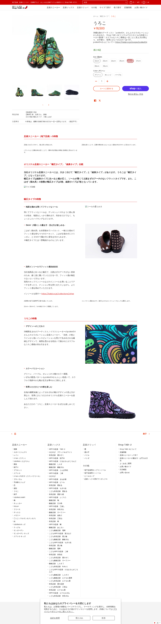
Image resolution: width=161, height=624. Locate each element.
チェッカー (18, 503)
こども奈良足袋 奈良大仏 (59, 596)
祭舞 (15, 449)
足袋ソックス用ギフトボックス (95, 479)
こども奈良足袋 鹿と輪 (58, 536)
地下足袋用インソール (92, 473)
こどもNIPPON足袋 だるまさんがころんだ (63, 570)
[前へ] (13, 48)
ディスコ (17, 512)
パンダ (86, 458)
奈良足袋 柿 (54, 521)
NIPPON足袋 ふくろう (57, 497)
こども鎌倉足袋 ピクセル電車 (60, 578)
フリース (17, 509)
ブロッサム (18, 479)
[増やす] (107, 81)
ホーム (95, 16)
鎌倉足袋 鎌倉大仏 (56, 467)
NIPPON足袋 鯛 (55, 524)
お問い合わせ (125, 472)
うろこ (16, 491)
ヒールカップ (89, 476)
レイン (16, 455)
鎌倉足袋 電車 (55, 548)
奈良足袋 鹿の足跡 (56, 584)
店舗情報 (123, 452)
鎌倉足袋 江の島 (55, 503)
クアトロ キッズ (20, 536)
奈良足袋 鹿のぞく (56, 455)
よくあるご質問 (125, 463)
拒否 (103, 618)
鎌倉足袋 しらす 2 (56, 563)
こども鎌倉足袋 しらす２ (59, 575)
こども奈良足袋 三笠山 (58, 587)
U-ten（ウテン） (20, 458)
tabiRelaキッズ (19, 524)
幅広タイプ (104, 16)
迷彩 (15, 488)
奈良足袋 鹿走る (55, 485)
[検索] (126, 2)
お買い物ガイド (125, 466)
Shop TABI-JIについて (128, 449)
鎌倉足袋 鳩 (54, 500)
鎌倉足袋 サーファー (57, 512)
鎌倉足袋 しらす (55, 464)
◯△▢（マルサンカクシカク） (25, 518)
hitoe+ (16, 506)
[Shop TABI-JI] (19, 7)
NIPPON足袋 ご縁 (56, 473)
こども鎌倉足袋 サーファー (59, 560)
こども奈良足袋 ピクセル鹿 (59, 581)
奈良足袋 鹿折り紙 (56, 494)
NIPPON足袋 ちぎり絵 (57, 488)
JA (148, 2)
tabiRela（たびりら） (22, 461)
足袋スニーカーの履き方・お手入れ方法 (134, 459)
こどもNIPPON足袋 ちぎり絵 (60, 542)
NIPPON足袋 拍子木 (57, 458)
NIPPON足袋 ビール (57, 482)
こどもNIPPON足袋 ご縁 (58, 551)
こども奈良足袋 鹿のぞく (59, 557)
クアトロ (17, 473)
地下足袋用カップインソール (95, 470)
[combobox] (104, 2)
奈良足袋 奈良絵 (55, 554)
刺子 (145, 434)
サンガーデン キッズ (21, 533)
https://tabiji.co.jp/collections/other (57, 293)
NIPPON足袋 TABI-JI (57, 449)
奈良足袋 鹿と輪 (55, 545)
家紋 (15, 464)
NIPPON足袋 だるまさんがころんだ (62, 461)
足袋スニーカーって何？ (129, 455)
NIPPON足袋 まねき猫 (57, 479)
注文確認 (123, 469)
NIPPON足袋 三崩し (57, 506)
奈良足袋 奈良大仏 (56, 509)
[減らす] (96, 81)
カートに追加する (106, 88)
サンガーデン (19, 530)
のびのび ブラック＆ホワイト (60, 452)
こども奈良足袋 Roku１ (58, 566)
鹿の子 (86, 452)
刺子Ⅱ (16, 467)
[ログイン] (143, 2)
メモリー (17, 515)
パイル (86, 455)
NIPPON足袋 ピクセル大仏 (59, 593)
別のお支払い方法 (135, 94)
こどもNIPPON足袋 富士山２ (60, 533)
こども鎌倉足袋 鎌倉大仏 (59, 539)
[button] (95, 101)
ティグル (17, 527)
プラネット (18, 470)
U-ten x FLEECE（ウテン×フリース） (27, 476)
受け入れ (79, 618)
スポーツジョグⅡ (20, 452)
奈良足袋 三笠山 (55, 518)
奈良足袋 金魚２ (55, 515)
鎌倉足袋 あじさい (56, 527)
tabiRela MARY (19, 497)
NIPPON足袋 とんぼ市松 (58, 470)
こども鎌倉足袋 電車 (57, 530)
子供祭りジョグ (19, 482)
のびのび (52, 476)
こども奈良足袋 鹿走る (58, 491)
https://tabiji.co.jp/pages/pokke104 (131, 42)
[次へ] (77, 48)
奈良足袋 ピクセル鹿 (57, 590)
